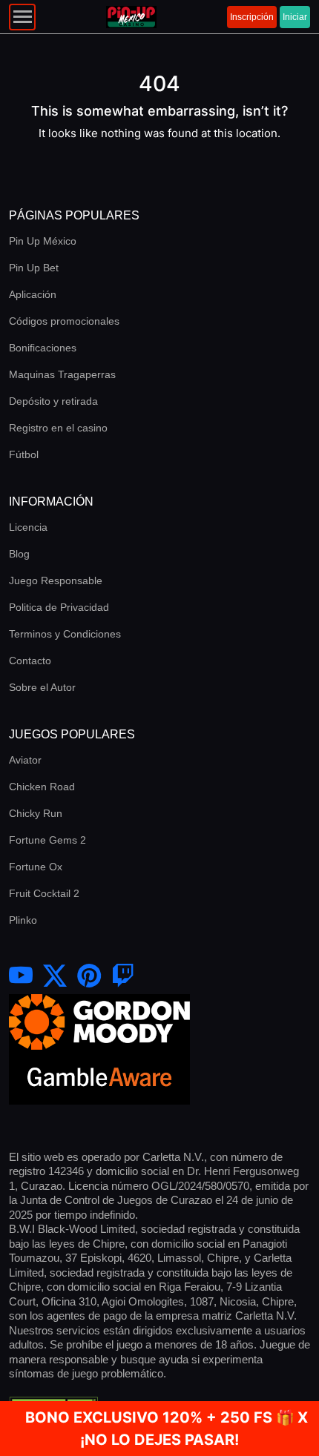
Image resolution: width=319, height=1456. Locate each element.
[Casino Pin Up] (131, 17)
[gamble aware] (99, 1076)
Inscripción (252, 17)
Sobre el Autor (42, 687)
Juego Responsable (55, 580)
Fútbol (24, 454)
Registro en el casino (58, 428)
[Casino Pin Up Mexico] (55, 976)
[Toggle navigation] (22, 17)
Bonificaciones (42, 348)
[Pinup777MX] (123, 976)
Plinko (23, 920)
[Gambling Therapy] (99, 1021)
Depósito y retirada (53, 401)
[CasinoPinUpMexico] (21, 976)
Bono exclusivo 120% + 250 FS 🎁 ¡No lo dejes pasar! (160, 1429)
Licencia (28, 527)
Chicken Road (42, 786)
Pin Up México (42, 241)
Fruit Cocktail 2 (44, 893)
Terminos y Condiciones (65, 634)
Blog (19, 554)
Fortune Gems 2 (47, 840)
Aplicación (32, 294)
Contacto (30, 660)
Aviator (25, 760)
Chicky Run (35, 813)
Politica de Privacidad (59, 607)
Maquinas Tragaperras (62, 374)
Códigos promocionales (64, 321)
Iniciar (295, 17)
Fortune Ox (35, 867)
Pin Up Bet (34, 268)
